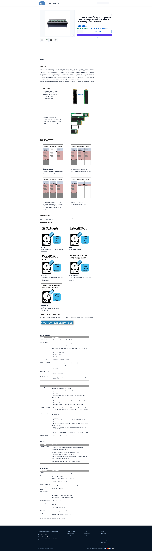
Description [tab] (43, 55)
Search (85, 531)
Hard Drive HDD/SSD (70, 533)
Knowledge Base (87, 533)
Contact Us (86, 540)
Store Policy (103, 538)
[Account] (110, 3)
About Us (102, 531)
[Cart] (113, 3)
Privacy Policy (103, 533)
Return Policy (103, 542)
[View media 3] (51, 40)
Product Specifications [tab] (54, 55)
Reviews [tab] (65, 55)
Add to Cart (98, 31)
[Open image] (72, 35)
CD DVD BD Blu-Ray (70, 538)
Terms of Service (104, 535)
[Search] (107, 3)
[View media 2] (47, 40)
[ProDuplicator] (42, 3)
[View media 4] (55, 40)
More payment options (94, 37)
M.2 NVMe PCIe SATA (71, 531)
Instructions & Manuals (88, 535)
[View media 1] (42, 40)
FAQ (84, 538)
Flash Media (69, 535)
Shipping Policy (104, 540)
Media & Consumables (71, 540)
